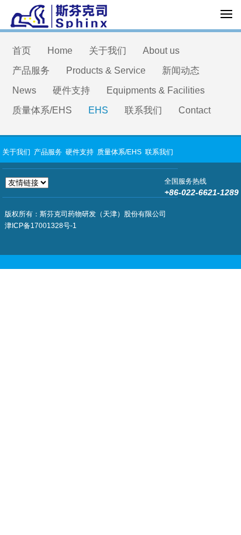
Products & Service (106, 70)
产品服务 (31, 70)
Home (60, 51)
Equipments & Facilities (155, 90)
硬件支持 (71, 90)
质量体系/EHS (42, 110)
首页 (21, 51)
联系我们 (143, 110)
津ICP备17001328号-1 (41, 226)
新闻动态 (180, 70)
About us (161, 51)
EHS (98, 110)
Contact (194, 110)
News (24, 90)
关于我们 (107, 51)
